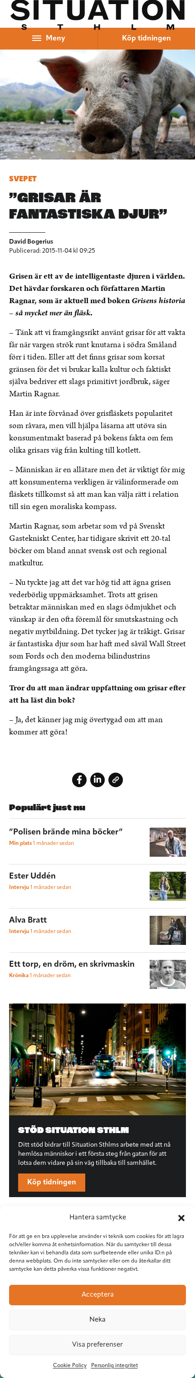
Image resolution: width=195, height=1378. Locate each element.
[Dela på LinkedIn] (97, 780)
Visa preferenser (97, 1345)
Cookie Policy (70, 1365)
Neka (97, 1320)
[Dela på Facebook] (79, 780)
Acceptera (98, 1295)
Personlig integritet (114, 1365)
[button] (181, 1218)
